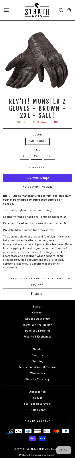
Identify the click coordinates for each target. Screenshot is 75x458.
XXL (36, 156)
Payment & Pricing (37, 330)
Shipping (37, 361)
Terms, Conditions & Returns (37, 367)
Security (37, 355)
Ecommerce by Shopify (42, 454)
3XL (49, 156)
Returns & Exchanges (37, 336)
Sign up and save (37, 421)
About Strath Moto (37, 318)
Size (37, 149)
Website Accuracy (37, 379)
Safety (37, 349)
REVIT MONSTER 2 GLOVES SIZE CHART (37, 278)
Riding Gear (37, 409)
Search (37, 306)
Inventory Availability (37, 324)
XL (25, 156)
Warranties (37, 373)
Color (37, 134)
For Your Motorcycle (37, 403)
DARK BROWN (37, 141)
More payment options (37, 186)
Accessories (37, 391)
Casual (37, 397)
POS (21, 454)
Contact (37, 312)
